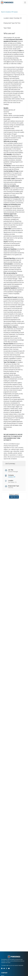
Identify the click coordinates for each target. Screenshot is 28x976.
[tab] (7, 2)
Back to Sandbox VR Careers (9, 12)
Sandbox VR (11, 477)
